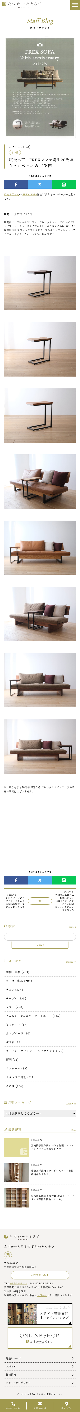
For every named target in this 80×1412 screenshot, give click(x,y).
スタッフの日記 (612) (20, 1077)
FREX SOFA (30, 194)
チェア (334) (14, 990)
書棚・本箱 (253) (17, 972)
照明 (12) (12, 1060)
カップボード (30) (18, 1033)
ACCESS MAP (40, 1275)
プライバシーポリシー (18, 1382)
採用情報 (11, 1374)
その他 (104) (14, 1086)
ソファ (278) (14, 1007)
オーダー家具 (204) (19, 981)
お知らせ (42, 1295)
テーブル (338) (16, 998)
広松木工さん (11, 194)
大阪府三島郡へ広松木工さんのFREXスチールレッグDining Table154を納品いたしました (64, 900)
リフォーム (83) (16, 1068)
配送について (13, 1358)
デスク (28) (14, 1042)
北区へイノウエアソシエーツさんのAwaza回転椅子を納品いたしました (15, 901)
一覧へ (40, 900)
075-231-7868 (18, 1283)
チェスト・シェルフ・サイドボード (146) (33, 1016)
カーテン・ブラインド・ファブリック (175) (35, 1051)
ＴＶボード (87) (17, 1025)
